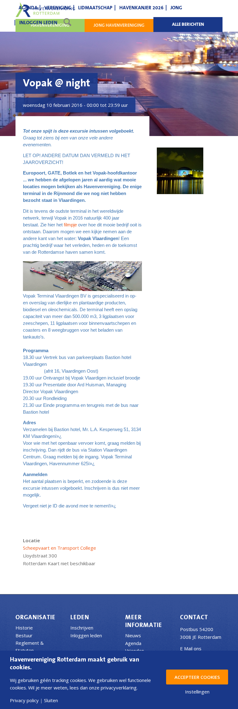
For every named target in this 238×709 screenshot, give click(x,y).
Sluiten (51, 700)
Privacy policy (24, 700)
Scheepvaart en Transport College (59, 548)
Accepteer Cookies (197, 677)
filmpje (71, 224)
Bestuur (24, 635)
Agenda (133, 643)
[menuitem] (28, 7)
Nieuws (133, 635)
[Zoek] (67, 22)
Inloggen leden (86, 635)
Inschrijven (81, 628)
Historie (24, 628)
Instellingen (197, 691)
